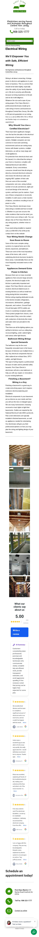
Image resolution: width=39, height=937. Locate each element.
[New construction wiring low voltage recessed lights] (20, 455)
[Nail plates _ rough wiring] (20, 586)
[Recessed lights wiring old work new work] (20, 564)
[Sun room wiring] (20, 543)
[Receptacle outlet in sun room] (20, 477)
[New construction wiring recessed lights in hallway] (20, 521)
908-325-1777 (21, 31)
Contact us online (21, 911)
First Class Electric (17, 286)
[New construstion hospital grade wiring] (20, 499)
